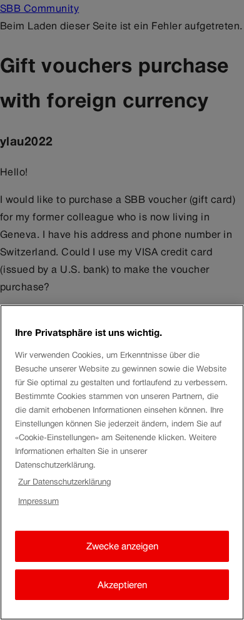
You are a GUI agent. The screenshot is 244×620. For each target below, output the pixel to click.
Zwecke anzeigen (122, 546)
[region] (122, 462)
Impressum (38, 501)
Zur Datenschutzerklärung (64, 481)
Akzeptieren (122, 584)
